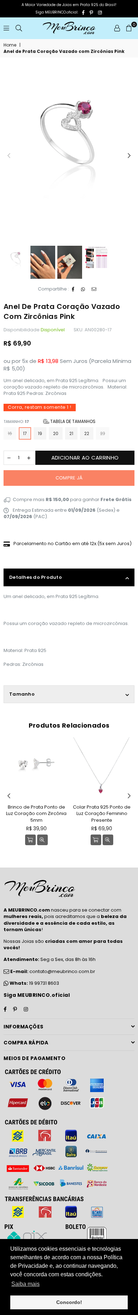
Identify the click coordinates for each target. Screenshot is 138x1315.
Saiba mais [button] (25, 1284)
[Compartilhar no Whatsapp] (83, 289)
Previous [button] (9, 156)
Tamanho (22, 694)
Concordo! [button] (69, 1302)
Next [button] (129, 156)
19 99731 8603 (44, 983)
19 (40, 433)
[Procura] (18, 28)
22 (86, 433)
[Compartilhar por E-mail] (94, 289)
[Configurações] (117, 28)
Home (10, 45)
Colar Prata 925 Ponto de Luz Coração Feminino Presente (102, 813)
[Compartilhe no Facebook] (73, 289)
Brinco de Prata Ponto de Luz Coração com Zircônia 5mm (36, 813)
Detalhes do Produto (35, 577)
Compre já (69, 477)
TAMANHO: (50, 421)
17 (25, 433)
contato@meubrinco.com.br (52, 971)
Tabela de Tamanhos (72, 421)
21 (71, 433)
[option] (69, 134)
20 (55, 433)
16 (10, 433)
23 (102, 433)
